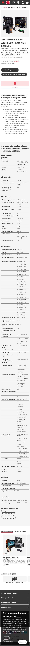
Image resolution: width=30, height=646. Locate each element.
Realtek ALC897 (21, 352)
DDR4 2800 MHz (21, 305)
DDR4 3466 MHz (21, 292)
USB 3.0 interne (22, 456)
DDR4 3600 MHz (21, 289)
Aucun (19, 231)
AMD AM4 (19, 249)
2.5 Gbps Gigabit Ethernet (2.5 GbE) (22, 366)
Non (18, 187)
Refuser (6, 638)
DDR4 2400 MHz (21, 310)
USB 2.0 (21, 404)
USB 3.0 (21, 407)
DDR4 (18, 255)
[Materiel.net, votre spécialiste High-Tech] (8, 2)
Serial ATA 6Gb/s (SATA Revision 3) (20, 384)
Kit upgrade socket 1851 (8, 518)
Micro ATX (19, 466)
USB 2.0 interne (23, 454)
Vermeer (19, 221)
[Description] (15, 83)
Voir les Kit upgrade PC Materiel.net (14, 74)
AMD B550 (20, 252)
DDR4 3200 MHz (21, 300)
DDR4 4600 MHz (21, 264)
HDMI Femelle (22, 417)
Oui (18, 240)
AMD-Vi (19, 234)
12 (17, 216)
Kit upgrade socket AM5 (8, 513)
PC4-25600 (20, 486)
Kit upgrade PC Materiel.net (14, 582)
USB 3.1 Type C (22, 412)
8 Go (18, 491)
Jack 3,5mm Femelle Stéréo (21, 430)
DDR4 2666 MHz (21, 307)
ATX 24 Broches (23, 448)
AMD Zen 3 (20, 218)
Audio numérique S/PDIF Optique (22, 425)
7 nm (18, 223)
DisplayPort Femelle (21, 420)
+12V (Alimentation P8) (22, 445)
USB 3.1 (20, 409)
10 (17, 391)
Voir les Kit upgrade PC (9, 70)
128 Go (19, 324)
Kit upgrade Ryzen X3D (8, 511)
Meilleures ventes (7, 531)
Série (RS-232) (22, 451)
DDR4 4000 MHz (21, 282)
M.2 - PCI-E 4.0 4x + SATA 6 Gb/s (22, 379)
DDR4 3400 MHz (21, 294)
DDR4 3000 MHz (21, 302)
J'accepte (22, 642)
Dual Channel (21, 317)
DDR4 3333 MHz (21, 297)
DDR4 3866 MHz (21, 284)
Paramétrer (8, 642)
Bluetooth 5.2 (21, 369)
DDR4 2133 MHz (21, 312)
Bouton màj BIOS (22, 399)
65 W (18, 226)
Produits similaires (20, 531)
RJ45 (19, 402)
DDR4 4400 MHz (21, 269)
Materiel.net (20, 167)
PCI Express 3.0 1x (23, 345)
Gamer (19, 180)
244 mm (19, 469)
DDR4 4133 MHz (21, 279)
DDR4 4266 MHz (21, 274)
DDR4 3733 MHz (21, 287)
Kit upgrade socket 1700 (8, 515)
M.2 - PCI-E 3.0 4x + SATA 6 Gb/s (22, 375)
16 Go (18, 480)
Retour (5, 7)
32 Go (18, 320)
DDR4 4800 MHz (21, 261)
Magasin (19, 1)
